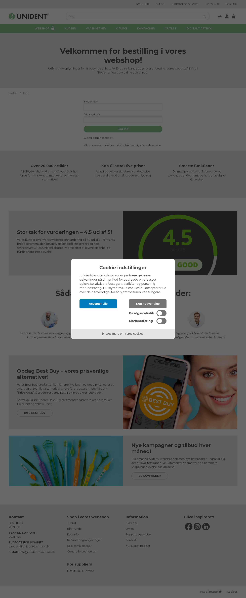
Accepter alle (98, 303)
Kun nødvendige (148, 303)
